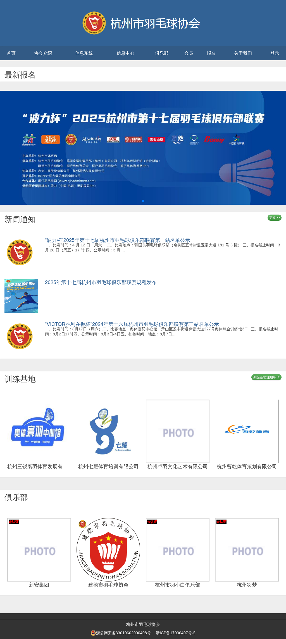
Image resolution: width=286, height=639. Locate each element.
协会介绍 (43, 53)
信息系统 (84, 53)
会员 (188, 53)
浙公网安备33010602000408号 (123, 633)
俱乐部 (161, 53)
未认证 (14, 522)
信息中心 (125, 53)
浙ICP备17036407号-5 (176, 633)
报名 (211, 53)
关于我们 (243, 53)
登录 (274, 53)
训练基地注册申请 (266, 377)
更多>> (274, 218)
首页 (11, 53)
